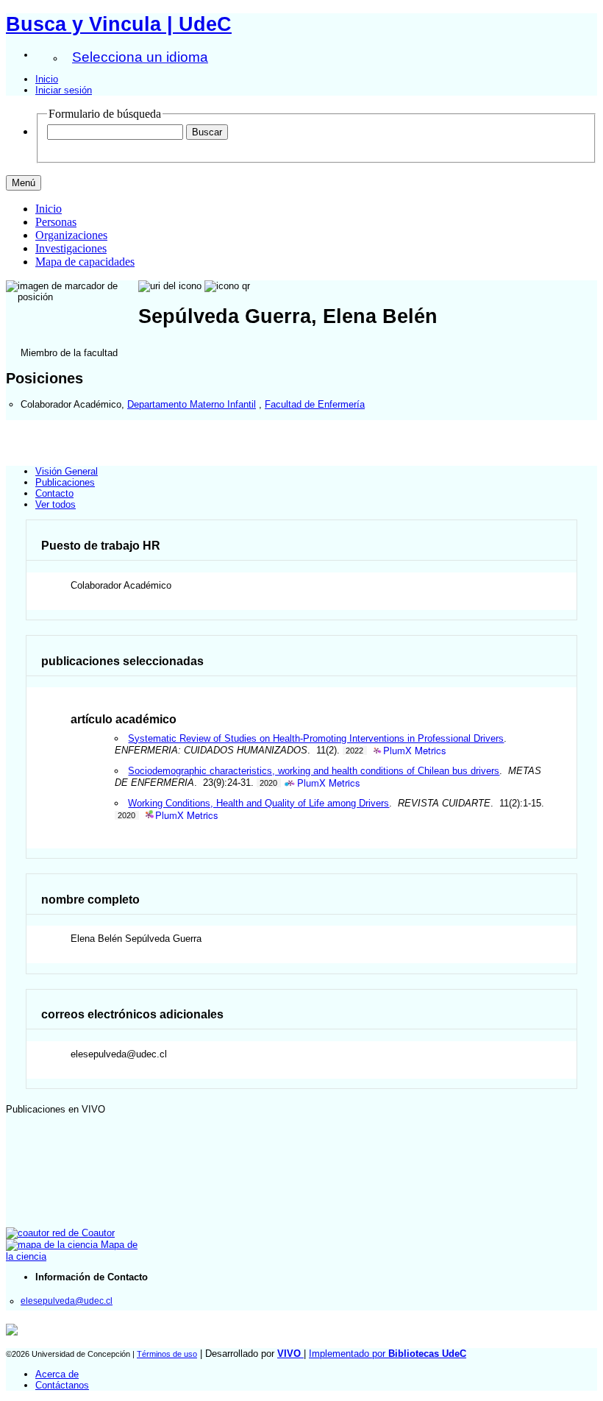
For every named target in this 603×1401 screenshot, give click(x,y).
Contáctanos (62, 1385)
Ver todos (55, 504)
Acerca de (57, 1374)
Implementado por (387, 1353)
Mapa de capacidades (85, 261)
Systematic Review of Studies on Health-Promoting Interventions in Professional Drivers (316, 738)
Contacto (54, 493)
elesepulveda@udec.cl (67, 1300)
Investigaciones (71, 248)
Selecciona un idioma (140, 57)
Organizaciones (71, 235)
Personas (55, 222)
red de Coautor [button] (82, 1232)
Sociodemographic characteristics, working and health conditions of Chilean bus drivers (313, 770)
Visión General (66, 471)
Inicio (46, 79)
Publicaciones (65, 482)
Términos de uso (167, 1353)
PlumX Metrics (414, 751)
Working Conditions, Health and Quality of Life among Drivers (258, 803)
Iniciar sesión (63, 90)
